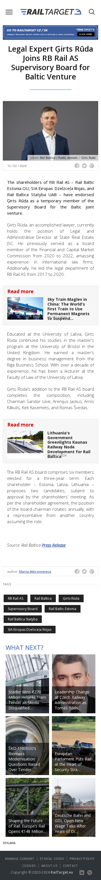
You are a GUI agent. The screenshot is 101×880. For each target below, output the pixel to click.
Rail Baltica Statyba (23, 619)
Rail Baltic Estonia (62, 608)
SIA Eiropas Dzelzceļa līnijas (29, 629)
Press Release (54, 545)
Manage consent (19, 858)
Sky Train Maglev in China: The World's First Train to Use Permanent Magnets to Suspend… (68, 309)
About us (49, 865)
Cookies (29, 865)
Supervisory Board (23, 608)
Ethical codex (52, 858)
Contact (70, 865)
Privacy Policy (82, 858)
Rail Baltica (43, 598)
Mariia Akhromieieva (35, 571)
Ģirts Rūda (71, 598)
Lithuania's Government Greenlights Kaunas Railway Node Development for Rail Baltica (68, 444)
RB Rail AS (15, 598)
